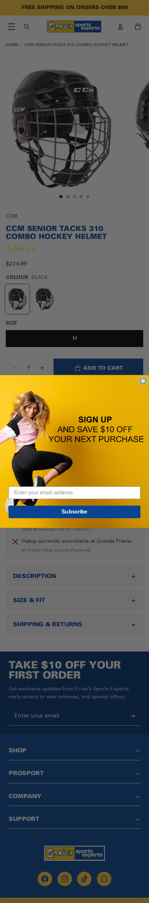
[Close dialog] (143, 381)
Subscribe (74, 512)
